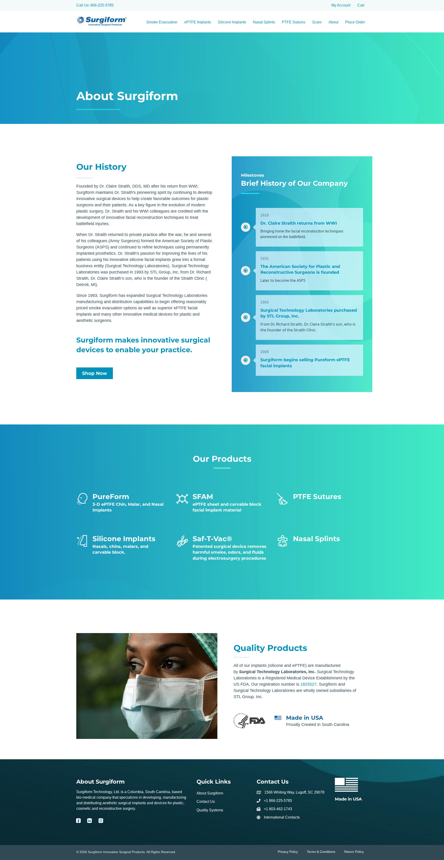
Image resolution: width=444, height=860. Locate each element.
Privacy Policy (288, 852)
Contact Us (206, 802)
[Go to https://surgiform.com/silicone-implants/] (121, 546)
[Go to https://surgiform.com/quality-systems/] (351, 790)
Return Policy (354, 852)
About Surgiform (210, 793)
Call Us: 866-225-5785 (95, 5)
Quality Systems (210, 810)
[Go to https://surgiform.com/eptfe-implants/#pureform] (121, 503)
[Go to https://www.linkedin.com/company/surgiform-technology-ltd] (89, 822)
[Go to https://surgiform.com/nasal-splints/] (322, 540)
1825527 (308, 684)
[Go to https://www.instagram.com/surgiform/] (100, 822)
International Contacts (282, 817)
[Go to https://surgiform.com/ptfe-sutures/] (322, 498)
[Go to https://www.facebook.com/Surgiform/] (78, 822)
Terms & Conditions (321, 852)
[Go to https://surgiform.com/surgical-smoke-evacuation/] (221, 549)
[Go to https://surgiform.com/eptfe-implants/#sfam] (221, 503)
